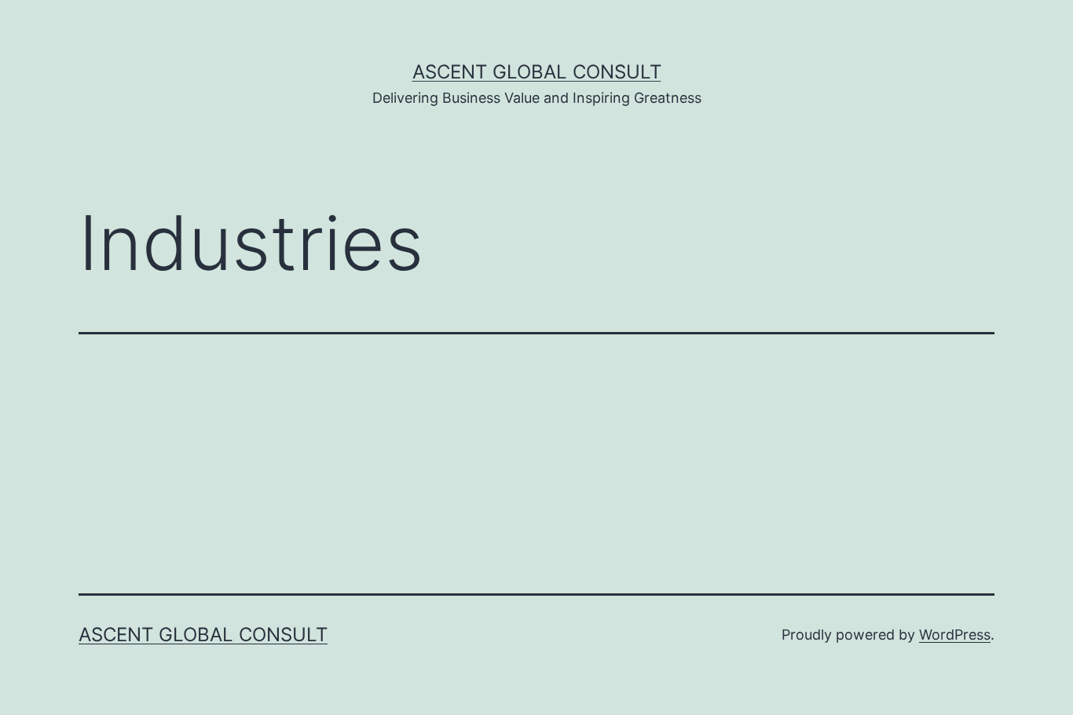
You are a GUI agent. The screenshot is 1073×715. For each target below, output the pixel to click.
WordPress (955, 634)
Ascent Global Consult (536, 71)
